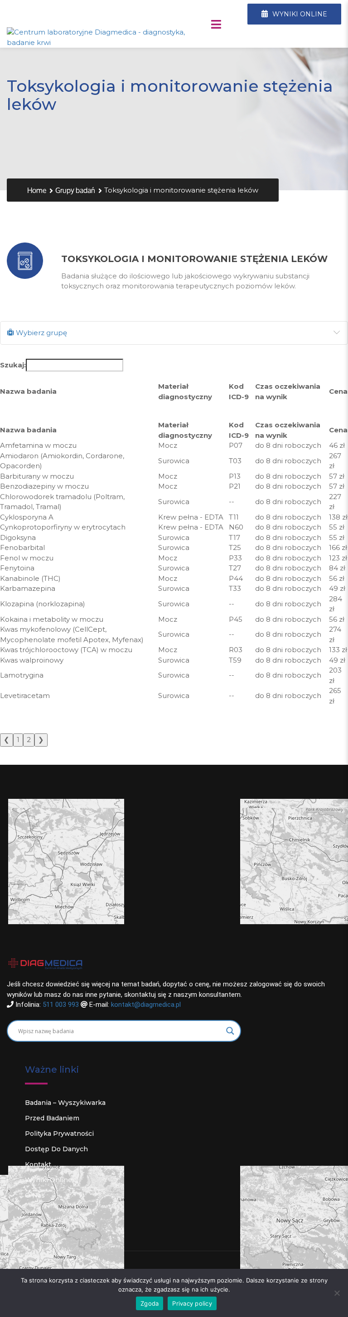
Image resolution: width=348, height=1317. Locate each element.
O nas (35, 1195)
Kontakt (38, 1164)
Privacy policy (192, 1303)
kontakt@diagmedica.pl (146, 1004)
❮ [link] (7, 739)
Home (36, 190)
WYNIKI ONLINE (299, 14)
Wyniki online (48, 1180)
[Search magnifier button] (230, 1031)
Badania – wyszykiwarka (65, 1103)
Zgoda (149, 1303)
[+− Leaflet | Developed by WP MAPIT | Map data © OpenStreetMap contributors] (174, 865)
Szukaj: (13, 365)
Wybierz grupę (40, 332)
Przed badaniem (52, 1118)
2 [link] (29, 739)
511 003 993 (61, 1004)
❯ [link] (41, 739)
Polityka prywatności (59, 1133)
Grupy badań (75, 190)
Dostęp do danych (56, 1149)
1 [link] (18, 739)
